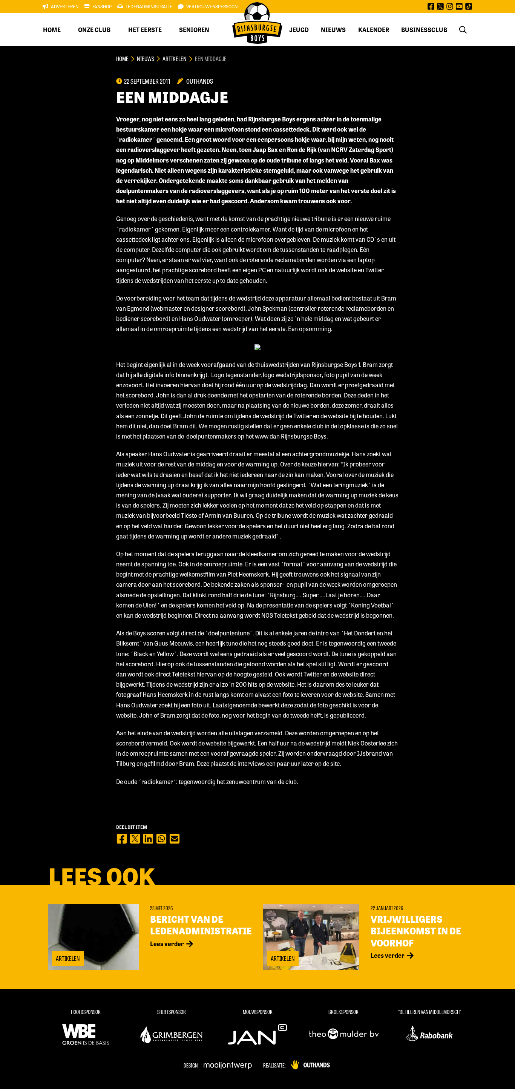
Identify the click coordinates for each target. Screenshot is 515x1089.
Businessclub (424, 29)
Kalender (373, 29)
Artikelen (174, 58)
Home (52, 29)
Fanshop (102, 6)
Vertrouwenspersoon (212, 6)
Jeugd (299, 29)
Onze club (94, 29)
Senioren (194, 29)
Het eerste (145, 29)
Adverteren (64, 6)
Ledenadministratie (149, 6)
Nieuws (333, 29)
